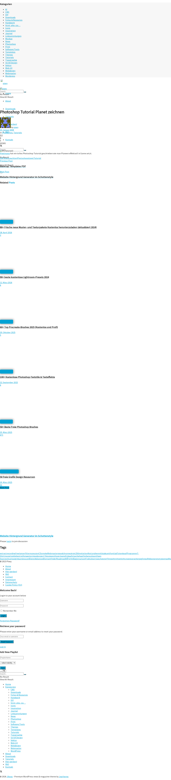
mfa (100, 553)
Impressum (10, 579)
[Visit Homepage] (9, 83)
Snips (144, 558)
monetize (9, 556)
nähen (96, 553)
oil (7, 558)
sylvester (102, 558)
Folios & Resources (13, 20)
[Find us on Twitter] (1, 771)
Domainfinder (50, 558)
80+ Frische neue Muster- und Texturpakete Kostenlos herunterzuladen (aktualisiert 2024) (48, 227)
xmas (165, 558)
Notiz (90, 553)
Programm (132, 553)
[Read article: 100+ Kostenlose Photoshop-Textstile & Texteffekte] (85, 353)
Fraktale (89, 558)
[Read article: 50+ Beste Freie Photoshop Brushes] (85, 403)
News (7, 41)
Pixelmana (5, 153)
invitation (83, 553)
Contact (9, 577)
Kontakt (9, 139)
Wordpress (10, 76)
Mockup (8, 38)
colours (93, 556)
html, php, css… (12, 25)
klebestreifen (19, 556)
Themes (9, 54)
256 (77, 553)
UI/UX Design (11, 62)
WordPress (16, 751)
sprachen (135, 558)
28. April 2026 (6, 232)
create (128, 558)
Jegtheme (63, 776)
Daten (32, 558)
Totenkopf (122, 553)
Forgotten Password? (10, 620)
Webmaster (10, 73)
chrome (66, 553)
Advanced (39, 558)
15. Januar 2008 (7, 130)
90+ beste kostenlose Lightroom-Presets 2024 (24, 277)
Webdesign (10, 70)
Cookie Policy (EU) (13, 585)
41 (1, 485)
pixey (16, 127)
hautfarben (84, 556)
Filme (109, 558)
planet (31, 158)
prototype (158, 558)
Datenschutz (11, 582)
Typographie (11, 60)
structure (81, 558)
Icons (7, 28)
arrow (95, 558)
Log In (3, 646)
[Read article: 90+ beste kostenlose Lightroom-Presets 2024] (85, 253)
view (50, 556)
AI (6, 9)
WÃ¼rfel (69, 558)
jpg (140, 558)
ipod (35, 556)
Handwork (10, 22)
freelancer (20, 553)
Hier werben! (11, 571)
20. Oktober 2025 (7, 332)
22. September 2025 (9, 382)
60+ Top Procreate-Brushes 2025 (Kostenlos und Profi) (29, 327)
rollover (56, 556)
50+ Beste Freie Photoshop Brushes (19, 426)
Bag (75, 558)
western (29, 556)
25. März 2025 (6, 432)
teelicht (121, 558)
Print (7, 46)
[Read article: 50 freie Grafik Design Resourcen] (85, 453)
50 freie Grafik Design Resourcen (17, 476)
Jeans (62, 556)
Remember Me (9, 610)
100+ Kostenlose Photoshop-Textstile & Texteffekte (27, 377)
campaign (13, 558)
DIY (6, 14)
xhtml (115, 558)
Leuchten (13, 158)
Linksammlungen (13, 36)
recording (11, 553)
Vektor (8, 65)
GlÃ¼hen (4, 158)
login (9, 541)
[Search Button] (25, 150)
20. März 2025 (6, 482)
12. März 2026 (6, 282)
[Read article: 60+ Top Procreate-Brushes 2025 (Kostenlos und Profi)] (85, 303)
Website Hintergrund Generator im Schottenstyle (26, 535)
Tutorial (37, 158)
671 (1, 435)
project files (42, 556)
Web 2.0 (8, 68)
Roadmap (60, 558)
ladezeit (106, 553)
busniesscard (23, 558)
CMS (7, 12)
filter (27, 553)
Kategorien (10, 687)
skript (72, 553)
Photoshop (10, 44)
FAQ (7, 574)
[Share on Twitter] (1, 146)
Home (8, 566)
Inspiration (10, 30)
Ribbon (150, 558)
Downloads (10, 17)
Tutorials (9, 57)
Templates (10, 52)
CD (40, 553)
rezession (34, 553)
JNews (10, 776)
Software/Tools (12, 49)
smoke (44, 553)
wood (60, 553)
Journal (8, 33)
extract (3, 553)
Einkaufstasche (72, 556)
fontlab (113, 553)
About (8, 101)
